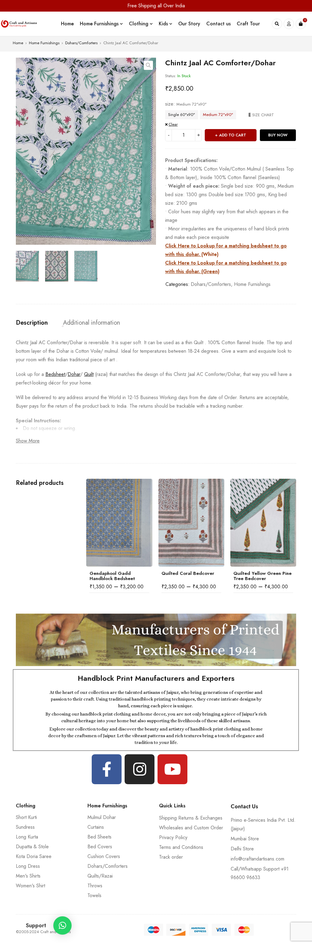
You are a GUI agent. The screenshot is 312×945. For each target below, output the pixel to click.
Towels (94, 895)
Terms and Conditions (181, 847)
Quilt (89, 374)
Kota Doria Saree (33, 856)
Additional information (91, 322)
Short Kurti (26, 817)
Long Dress (28, 866)
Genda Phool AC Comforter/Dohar (252, 576)
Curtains (95, 827)
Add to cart (232, 135)
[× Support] (62, 925)
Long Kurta (27, 836)
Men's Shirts (28, 875)
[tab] (32, 322)
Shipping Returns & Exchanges (190, 817)
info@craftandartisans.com (257, 858)
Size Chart (263, 115)
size (169, 104)
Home (18, 43)
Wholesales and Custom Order (191, 827)
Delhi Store (242, 848)
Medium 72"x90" (218, 114)
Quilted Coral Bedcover (116, 573)
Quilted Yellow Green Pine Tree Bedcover (190, 576)
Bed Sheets (99, 836)
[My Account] (289, 24)
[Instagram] (139, 769)
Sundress (25, 827)
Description (32, 322)
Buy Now (278, 135)
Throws (94, 885)
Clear (173, 124)
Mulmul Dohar (101, 817)
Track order (171, 856)
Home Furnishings (44, 43)
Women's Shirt (30, 885)
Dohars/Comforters (81, 43)
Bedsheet (55, 374)
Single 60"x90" (181, 114)
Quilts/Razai (100, 875)
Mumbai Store (245, 838)
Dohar (74, 374)
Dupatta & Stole (32, 846)
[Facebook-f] (107, 769)
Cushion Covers (103, 856)
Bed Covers (99, 846)
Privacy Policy (173, 837)
